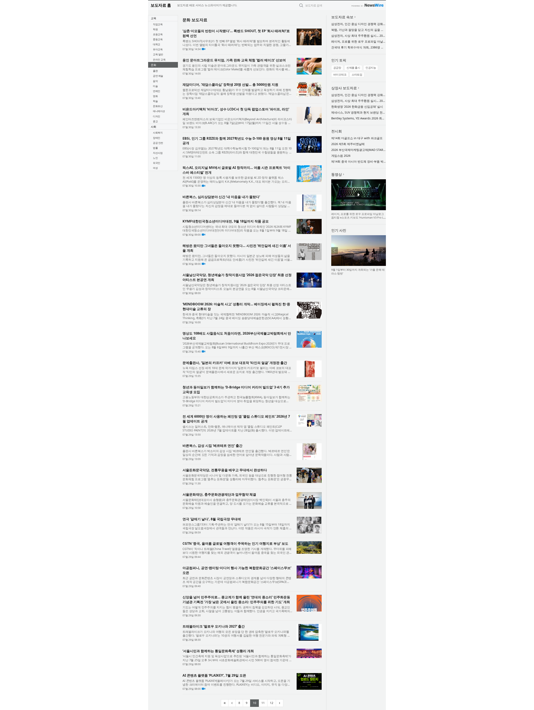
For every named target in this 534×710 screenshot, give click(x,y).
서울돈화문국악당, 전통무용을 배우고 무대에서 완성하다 (225, 470)
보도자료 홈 (161, 5)
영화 (155, 96)
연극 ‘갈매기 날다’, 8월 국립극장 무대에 (212, 519)
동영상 (336, 174)
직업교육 (157, 24)
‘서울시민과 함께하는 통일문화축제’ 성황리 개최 (218, 651)
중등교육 (157, 39)
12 (273, 702)
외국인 (156, 163)
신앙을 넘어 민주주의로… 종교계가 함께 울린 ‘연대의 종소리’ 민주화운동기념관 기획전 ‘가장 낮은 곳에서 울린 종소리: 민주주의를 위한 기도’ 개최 (236, 599)
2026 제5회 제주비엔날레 (348, 144)
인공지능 (370, 67)
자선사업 (157, 153)
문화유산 (157, 106)
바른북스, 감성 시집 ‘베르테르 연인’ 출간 (212, 445)
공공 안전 (158, 143)
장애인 (156, 138)
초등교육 (157, 34)
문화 (153, 65)
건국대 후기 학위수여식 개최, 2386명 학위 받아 (362, 47)
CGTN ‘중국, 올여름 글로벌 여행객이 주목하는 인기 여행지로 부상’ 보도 (235, 543)
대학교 (156, 44)
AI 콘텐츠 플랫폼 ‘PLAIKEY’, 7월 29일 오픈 (214, 675)
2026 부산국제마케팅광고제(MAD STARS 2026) (362, 150)
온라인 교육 (159, 59)
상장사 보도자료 (344, 88)
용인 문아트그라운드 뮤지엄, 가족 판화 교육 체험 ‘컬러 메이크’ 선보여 (234, 60)
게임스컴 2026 (340, 156)
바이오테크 (339, 74)
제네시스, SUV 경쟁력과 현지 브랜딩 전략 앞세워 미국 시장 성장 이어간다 (379, 112)
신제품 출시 (353, 67)
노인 (155, 158)
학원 (155, 29)
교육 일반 (158, 54)
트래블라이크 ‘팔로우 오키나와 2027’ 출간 (214, 626)
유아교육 (157, 49)
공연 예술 (158, 76)
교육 (153, 18)
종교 (155, 121)
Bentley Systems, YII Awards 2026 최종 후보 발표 (364, 118)
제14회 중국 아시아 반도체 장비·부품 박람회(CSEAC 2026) (369, 161)
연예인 (156, 91)
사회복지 (157, 132)
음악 (155, 81)
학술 (155, 101)
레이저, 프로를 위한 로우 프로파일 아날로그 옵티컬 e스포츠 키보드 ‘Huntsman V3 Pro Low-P (358, 217)
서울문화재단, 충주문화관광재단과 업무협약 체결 (219, 494)
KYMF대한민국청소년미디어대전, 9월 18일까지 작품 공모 (226, 221)
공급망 (337, 67)
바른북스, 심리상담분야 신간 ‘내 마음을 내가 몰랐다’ (221, 197)
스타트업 (357, 74)
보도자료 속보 (342, 17)
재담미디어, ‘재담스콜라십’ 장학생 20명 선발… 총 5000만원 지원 (230, 84)
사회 (153, 127)
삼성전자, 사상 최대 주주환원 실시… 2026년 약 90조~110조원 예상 (375, 36)
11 (264, 702)
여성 (155, 168)
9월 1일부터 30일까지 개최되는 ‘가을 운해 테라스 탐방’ (358, 271)
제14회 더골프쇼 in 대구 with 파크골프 (357, 138)
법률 (155, 148)
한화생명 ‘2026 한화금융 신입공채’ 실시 (357, 107)
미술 (155, 86)
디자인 (156, 116)
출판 (155, 71)
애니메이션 (159, 111)
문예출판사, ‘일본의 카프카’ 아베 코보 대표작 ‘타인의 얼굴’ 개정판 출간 (235, 362)
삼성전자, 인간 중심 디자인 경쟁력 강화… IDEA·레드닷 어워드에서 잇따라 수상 (382, 24)
